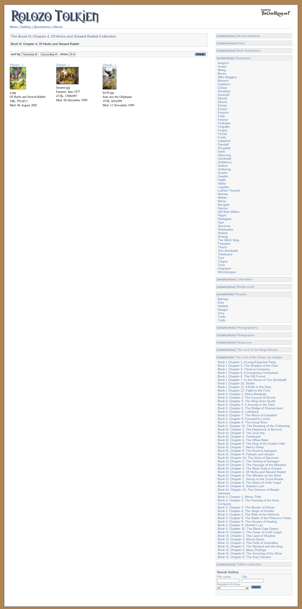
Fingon (222, 130)
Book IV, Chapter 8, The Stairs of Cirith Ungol (249, 482)
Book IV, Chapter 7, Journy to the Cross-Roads (250, 479)
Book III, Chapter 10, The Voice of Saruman (248, 458)
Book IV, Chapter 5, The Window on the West (249, 475)
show (231, 36)
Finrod (222, 134)
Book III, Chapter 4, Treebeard (239, 436)
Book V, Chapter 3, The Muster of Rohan (246, 507)
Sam (221, 222)
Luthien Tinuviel (229, 190)
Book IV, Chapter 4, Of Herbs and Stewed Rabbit (252, 472)
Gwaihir (223, 176)
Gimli (221, 151)
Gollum (223, 165)
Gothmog (224, 169)
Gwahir (223, 173)
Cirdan (222, 87)
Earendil (223, 95)
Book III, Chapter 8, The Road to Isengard (247, 450)
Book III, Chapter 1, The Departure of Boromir (250, 429)
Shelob (222, 233)
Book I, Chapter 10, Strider (236, 383)
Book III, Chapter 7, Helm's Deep (241, 447)
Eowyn (222, 109)
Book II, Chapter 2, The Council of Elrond (246, 397)
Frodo (222, 137)
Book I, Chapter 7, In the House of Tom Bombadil (252, 380)
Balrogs (223, 299)
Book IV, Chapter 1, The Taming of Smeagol (248, 461)
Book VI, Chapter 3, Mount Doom (241, 539)
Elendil (222, 98)
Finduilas (224, 123)
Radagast (224, 219)
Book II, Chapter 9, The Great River (243, 422)
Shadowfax (225, 229)
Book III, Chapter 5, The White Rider (243, 440)
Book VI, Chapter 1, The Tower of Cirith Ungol (250, 532)
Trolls (221, 316)
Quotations (42, 27)
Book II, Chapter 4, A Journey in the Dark (246, 404)
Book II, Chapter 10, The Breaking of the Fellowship (254, 426)
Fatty (221, 116)
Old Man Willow (228, 211)
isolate (222, 36)
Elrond (222, 102)
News (14, 27)
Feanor (223, 119)
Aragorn (223, 63)
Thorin (222, 247)
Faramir (223, 112)
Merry (222, 201)
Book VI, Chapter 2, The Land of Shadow (246, 535)
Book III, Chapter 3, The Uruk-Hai (241, 433)
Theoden (224, 243)
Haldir (222, 180)
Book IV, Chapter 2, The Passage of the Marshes (252, 465)
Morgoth (223, 204)
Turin (221, 265)
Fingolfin (224, 126)
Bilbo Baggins (227, 77)
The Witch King (228, 240)
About (58, 27)
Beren (222, 73)
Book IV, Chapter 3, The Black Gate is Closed (249, 468)
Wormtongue (227, 272)
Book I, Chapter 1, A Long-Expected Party (247, 362)
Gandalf (223, 144)
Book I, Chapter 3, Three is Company (244, 369)
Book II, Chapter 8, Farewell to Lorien (244, 419)
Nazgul (222, 309)
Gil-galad (224, 148)
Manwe (223, 194)
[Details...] (16, 65)
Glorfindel (224, 158)
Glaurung (224, 155)
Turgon (223, 261)
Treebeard (225, 254)
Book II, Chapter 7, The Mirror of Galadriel (247, 415)
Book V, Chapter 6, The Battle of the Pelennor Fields (254, 518)
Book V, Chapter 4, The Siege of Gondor (246, 511)
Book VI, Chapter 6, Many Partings (242, 550)
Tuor (221, 258)
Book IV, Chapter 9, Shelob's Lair (241, 486)
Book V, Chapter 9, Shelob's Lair (240, 525)
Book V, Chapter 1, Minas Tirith (239, 496)
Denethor (224, 91)
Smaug (223, 236)
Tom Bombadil (228, 250)
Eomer (222, 105)
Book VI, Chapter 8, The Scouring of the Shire (250, 553)
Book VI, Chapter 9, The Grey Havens (244, 557)
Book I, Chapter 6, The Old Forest (241, 376)
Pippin (222, 215)
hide (230, 58)
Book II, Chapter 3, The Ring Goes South (246, 401)
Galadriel (224, 141)
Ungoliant (224, 268)
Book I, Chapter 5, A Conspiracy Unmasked (248, 372)
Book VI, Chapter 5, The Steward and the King (250, 546)
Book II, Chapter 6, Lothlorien (238, 411)
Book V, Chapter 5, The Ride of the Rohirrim (248, 514)
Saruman (224, 226)
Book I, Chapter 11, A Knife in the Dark (244, 387)
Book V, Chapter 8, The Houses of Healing (247, 521)
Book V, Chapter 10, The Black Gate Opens (248, 528)
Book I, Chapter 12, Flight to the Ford (244, 390)
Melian (222, 197)
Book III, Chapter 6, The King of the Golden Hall (251, 443)
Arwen (222, 66)
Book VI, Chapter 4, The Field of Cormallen (248, 543)
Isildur (222, 183)
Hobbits (223, 306)
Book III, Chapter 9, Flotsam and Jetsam (246, 454)
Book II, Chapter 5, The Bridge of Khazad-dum (250, 408)
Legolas (223, 187)
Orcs (221, 313)
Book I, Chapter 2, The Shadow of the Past (248, 365)
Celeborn (224, 84)
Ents (221, 302)
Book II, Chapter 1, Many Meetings (242, 394)
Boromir (223, 80)
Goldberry (225, 162)
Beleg (222, 70)
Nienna (223, 208)
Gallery (26, 27)
